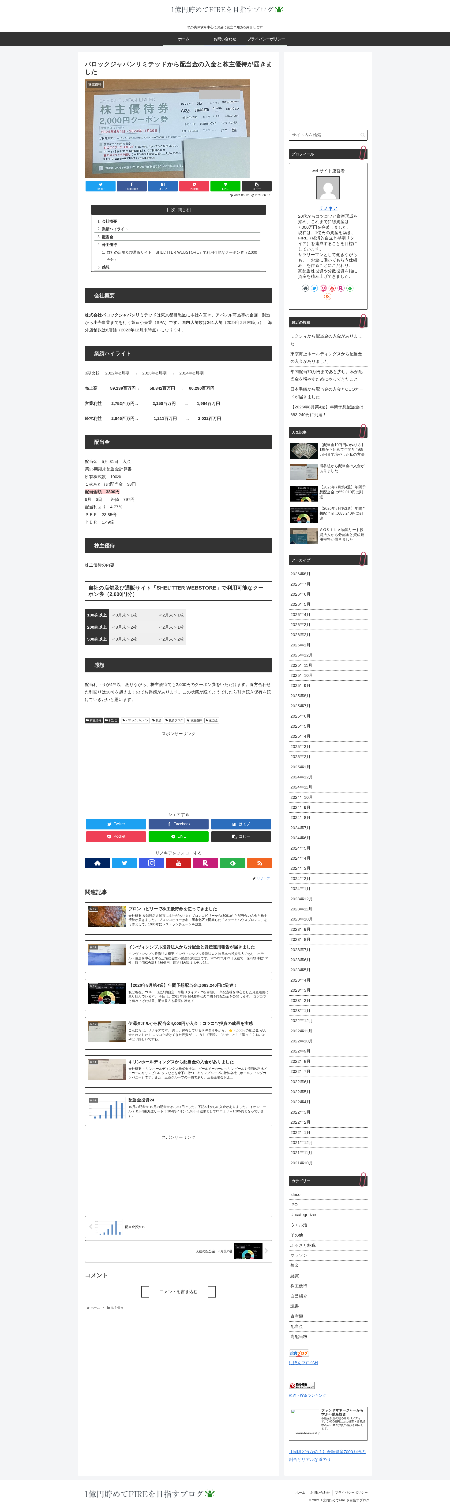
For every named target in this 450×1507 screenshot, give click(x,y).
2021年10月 (301, 1163)
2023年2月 (300, 1000)
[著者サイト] (97, 863)
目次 (171, 209)
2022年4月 (300, 1102)
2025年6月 (300, 716)
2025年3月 (300, 746)
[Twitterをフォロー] (124, 863)
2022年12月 (301, 1020)
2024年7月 (300, 827)
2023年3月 (300, 990)
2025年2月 (300, 756)
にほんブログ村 (303, 1362)
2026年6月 (300, 594)
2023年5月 (300, 970)
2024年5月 (300, 848)
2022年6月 (300, 1081)
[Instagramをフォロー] (151, 863)
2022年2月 (300, 1122)
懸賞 (294, 1275)
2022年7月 (300, 1071)
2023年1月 (300, 1010)
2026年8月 (300, 574)
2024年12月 (301, 777)
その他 (296, 1235)
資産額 (296, 1316)
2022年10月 (301, 1041)
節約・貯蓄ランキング (307, 1395)
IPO (294, 1204)
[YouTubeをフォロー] (178, 863)
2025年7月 (300, 706)
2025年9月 (300, 685)
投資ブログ (176, 720)
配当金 (107, 237)
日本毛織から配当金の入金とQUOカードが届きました (326, 393)
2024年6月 (300, 838)
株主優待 (109, 244)
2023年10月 (301, 919)
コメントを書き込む (179, 1291)
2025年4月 (300, 736)
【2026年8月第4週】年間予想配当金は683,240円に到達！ (327, 411)
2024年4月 (300, 858)
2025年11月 (301, 665)
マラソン (298, 1255)
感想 (105, 267)
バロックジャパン (137, 720)
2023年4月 (300, 980)
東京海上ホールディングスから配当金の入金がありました (326, 358)
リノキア (328, 208)
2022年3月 (300, 1112)
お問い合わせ (320, 1492)
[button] (363, 135)
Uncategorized (304, 1214)
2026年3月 (300, 624)
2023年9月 (300, 929)
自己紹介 (298, 1296)
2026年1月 (300, 645)
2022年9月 (300, 1051)
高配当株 (298, 1336)
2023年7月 (300, 949)
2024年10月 (301, 797)
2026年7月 (300, 584)
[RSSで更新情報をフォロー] (259, 863)
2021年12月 (301, 1142)
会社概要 (109, 221)
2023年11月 (301, 909)
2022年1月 (300, 1132)
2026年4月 (300, 614)
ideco (295, 1194)
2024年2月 (300, 878)
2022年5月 (300, 1091)
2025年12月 (301, 655)
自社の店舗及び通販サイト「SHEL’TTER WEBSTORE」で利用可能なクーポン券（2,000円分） (182, 255)
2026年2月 (300, 634)
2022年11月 (301, 1031)
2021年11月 (301, 1152)
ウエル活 (298, 1225)
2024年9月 (300, 807)
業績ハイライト (115, 229)
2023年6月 (300, 959)
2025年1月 (300, 767)
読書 (294, 1306)
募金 (294, 1265)
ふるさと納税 (303, 1245)
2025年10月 (301, 675)
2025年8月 (300, 695)
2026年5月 (300, 604)
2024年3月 (300, 868)
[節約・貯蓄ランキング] (302, 1388)
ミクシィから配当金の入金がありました (326, 340)
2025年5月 (300, 726)
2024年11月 (301, 787)
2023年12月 (301, 899)
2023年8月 (300, 939)
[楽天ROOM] (205, 863)
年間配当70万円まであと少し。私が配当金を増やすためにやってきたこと (326, 375)
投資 (158, 720)
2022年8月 (300, 1061)
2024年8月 (300, 817)
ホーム (300, 1492)
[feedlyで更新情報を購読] (232, 863)
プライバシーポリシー (351, 1492)
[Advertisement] (178, 770)
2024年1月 (300, 888)
